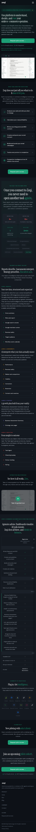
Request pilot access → (18, 41)
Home (3, 795)
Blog (3, 800)
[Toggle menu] (33, 2)
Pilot (3, 797)
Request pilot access (7, 816)
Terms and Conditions (7, 826)
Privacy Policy (5, 828)
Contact (4, 808)
